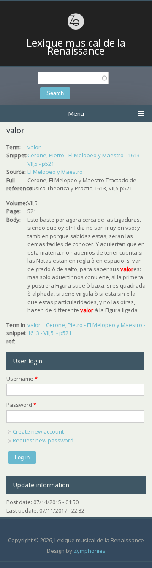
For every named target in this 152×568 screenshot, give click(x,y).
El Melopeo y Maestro (55, 172)
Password (21, 405)
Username (22, 378)
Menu (76, 113)
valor (34, 147)
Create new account (38, 431)
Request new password (43, 440)
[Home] (76, 28)
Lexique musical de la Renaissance (76, 46)
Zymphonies (89, 550)
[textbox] (73, 78)
